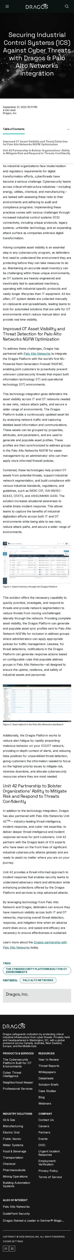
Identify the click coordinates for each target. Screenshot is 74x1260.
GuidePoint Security (16, 1213)
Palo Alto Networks (37, 353)
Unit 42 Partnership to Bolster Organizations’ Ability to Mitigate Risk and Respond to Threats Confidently (36, 152)
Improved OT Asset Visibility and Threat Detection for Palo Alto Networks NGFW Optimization (35, 143)
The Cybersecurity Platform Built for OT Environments (36, 970)
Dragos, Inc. (10, 113)
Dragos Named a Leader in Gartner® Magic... (33, 1220)
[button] (37, 129)
